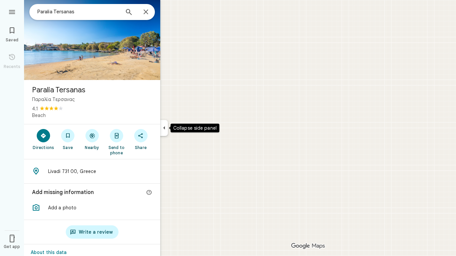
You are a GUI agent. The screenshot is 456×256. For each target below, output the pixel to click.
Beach (39, 115)
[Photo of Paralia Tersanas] (92, 40)
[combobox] (78, 12)
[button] (92, 207)
